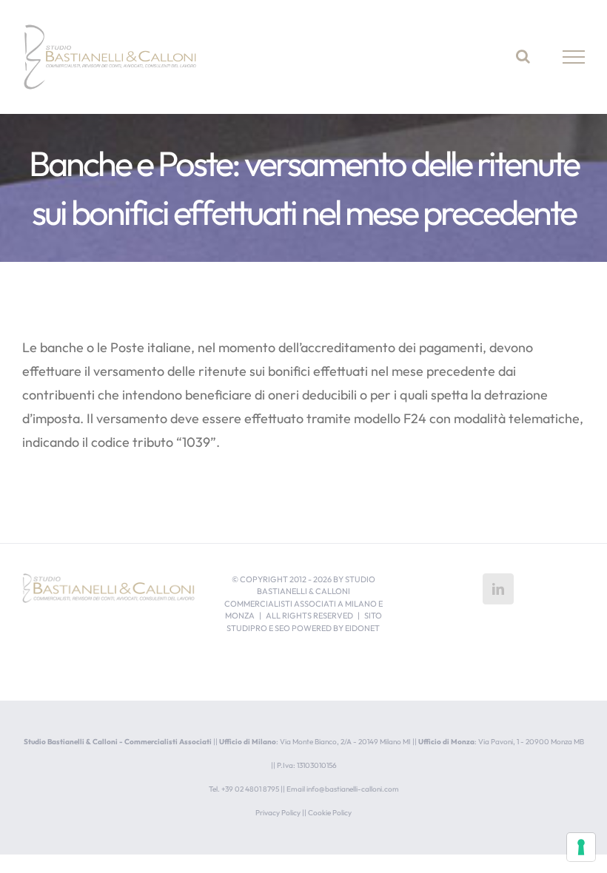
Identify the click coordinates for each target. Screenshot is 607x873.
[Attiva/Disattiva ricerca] (523, 56)
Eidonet (362, 628)
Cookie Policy (330, 813)
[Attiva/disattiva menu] (574, 57)
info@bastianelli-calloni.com (352, 789)
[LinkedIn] (498, 588)
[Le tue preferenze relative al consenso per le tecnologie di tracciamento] (581, 847)
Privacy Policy (278, 813)
